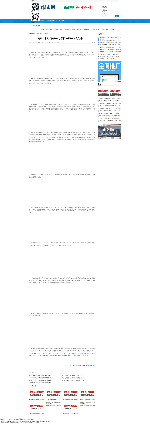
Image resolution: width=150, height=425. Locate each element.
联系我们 (26, 419)
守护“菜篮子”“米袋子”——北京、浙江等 (109, 54)
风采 (45, 20)
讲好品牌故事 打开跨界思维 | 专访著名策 (40, 375)
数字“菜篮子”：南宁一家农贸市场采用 (72, 375)
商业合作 (21, 419)
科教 (50, 20)
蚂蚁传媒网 (104, 7)
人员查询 (31, 419)
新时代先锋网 (105, 13)
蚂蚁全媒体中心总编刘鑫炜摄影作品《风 (73, 378)
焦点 (48, 20)
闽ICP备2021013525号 (34, 422)
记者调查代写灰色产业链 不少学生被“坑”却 (110, 49)
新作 (61, 20)
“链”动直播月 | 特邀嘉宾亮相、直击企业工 (110, 56)
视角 (43, 20)
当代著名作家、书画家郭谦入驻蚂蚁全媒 (40, 380)
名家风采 (45, 33)
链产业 (103, 9)
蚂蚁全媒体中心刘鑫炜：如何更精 (69, 29)
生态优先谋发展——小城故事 (107, 58)
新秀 (63, 20)
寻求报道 (33, 25)
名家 (59, 20)
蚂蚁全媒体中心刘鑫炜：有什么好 (88, 29)
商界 (37, 20)
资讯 (34, 20)
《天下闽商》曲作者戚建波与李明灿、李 (40, 378)
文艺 (39, 20)
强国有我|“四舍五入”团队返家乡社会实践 (110, 44)
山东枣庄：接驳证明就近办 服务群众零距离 (110, 51)
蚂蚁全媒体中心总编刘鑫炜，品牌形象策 (40, 382)
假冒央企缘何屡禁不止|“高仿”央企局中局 (109, 118)
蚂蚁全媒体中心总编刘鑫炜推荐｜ (50, 29)
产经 (54, 20)
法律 (41, 20)
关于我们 (11, 419)
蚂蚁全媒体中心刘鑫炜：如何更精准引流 (73, 380)
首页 (32, 20)
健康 (52, 20)
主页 (38, 33)
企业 (56, 20)
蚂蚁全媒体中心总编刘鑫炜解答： (107, 29)
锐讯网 (103, 11)
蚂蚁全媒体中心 (4, 419)
